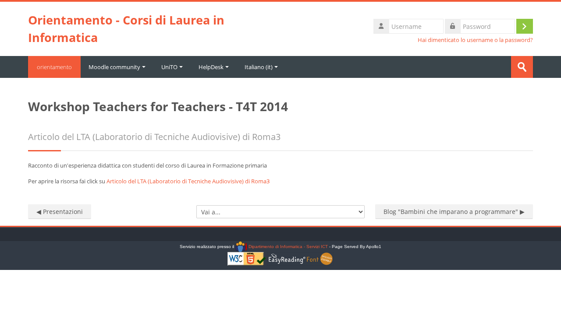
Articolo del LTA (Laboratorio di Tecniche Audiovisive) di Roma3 (188, 181)
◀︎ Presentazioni (59, 211)
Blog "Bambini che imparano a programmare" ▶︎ (454, 211)
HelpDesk (211, 67)
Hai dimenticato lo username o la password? (475, 40)
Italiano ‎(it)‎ (259, 67)
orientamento (54, 67)
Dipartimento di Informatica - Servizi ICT (287, 246)
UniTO (169, 67)
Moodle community (114, 67)
